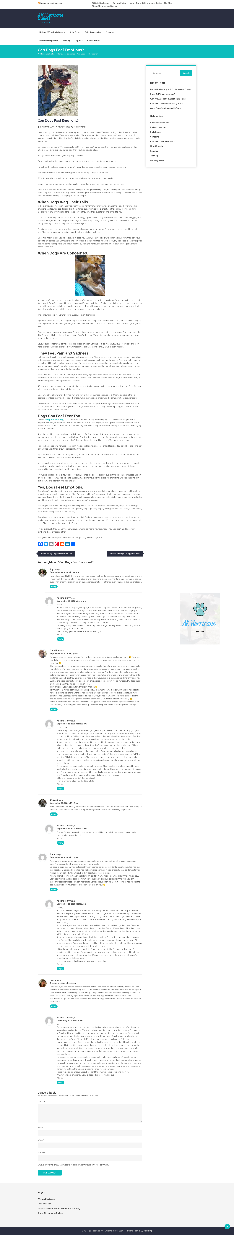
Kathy (53, 980)
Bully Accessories (93, 32)
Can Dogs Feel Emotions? (58, 120)
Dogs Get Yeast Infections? (162, 94)
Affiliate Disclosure (100, 3)
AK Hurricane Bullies (51, 17)
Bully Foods (74, 32)
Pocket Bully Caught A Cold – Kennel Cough (170, 89)
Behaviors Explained (48, 41)
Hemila (137, 1231)
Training (66, 41)
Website (41, 1152)
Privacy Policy (119, 3)
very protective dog (54, 420)
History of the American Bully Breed (166, 103)
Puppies (78, 41)
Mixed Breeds (93, 41)
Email (41, 1140)
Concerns (109, 32)
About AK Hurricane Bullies (104, 6)
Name (41, 1127)
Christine (54, 650)
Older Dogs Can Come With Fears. (165, 108)
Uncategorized (157, 160)
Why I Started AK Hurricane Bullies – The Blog (151, 3)
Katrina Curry (48, 127)
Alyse (53, 569)
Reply (53, 586)
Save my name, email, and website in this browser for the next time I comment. (74, 1165)
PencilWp (148, 1231)
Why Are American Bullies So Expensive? (168, 99)
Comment (43, 1101)
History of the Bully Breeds (52, 32)
